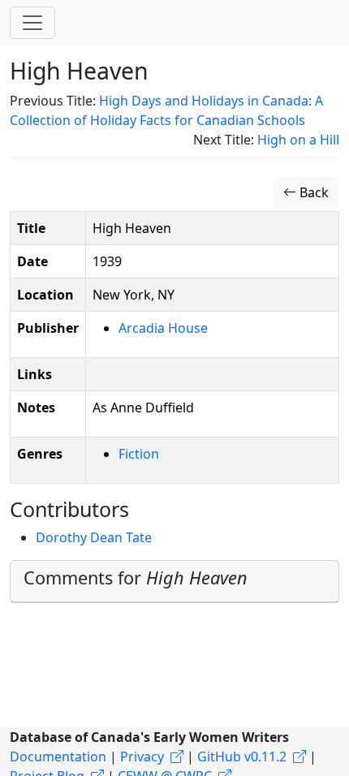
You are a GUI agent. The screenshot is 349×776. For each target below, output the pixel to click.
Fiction (138, 454)
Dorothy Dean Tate (94, 537)
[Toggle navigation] (32, 22)
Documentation (58, 756)
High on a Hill (298, 140)
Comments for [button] (136, 577)
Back (312, 192)
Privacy (142, 756)
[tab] (174, 581)
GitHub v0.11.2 (242, 756)
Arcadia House (163, 328)
